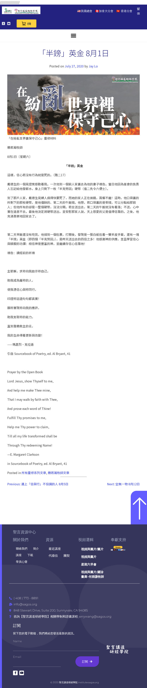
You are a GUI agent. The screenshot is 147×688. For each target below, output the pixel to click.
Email (17, 657)
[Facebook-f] (3, 23)
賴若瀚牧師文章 (58, 472)
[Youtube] (8, 23)
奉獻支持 (118, 539)
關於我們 (20, 539)
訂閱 (17, 625)
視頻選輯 (86, 539)
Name (17, 641)
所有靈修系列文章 (34, 472)
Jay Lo (93, 66)
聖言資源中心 (24, 532)
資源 (49, 539)
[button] (73, 35)
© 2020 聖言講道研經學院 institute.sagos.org (74, 682)
